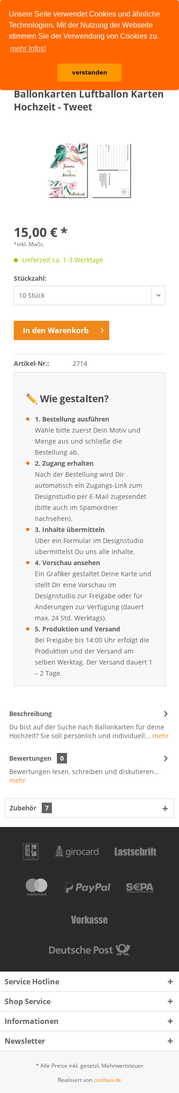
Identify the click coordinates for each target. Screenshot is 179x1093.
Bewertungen (30, 758)
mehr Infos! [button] (28, 48)
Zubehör (29, 808)
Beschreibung (30, 713)
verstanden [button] (89, 72)
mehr (160, 735)
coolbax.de (107, 1080)
